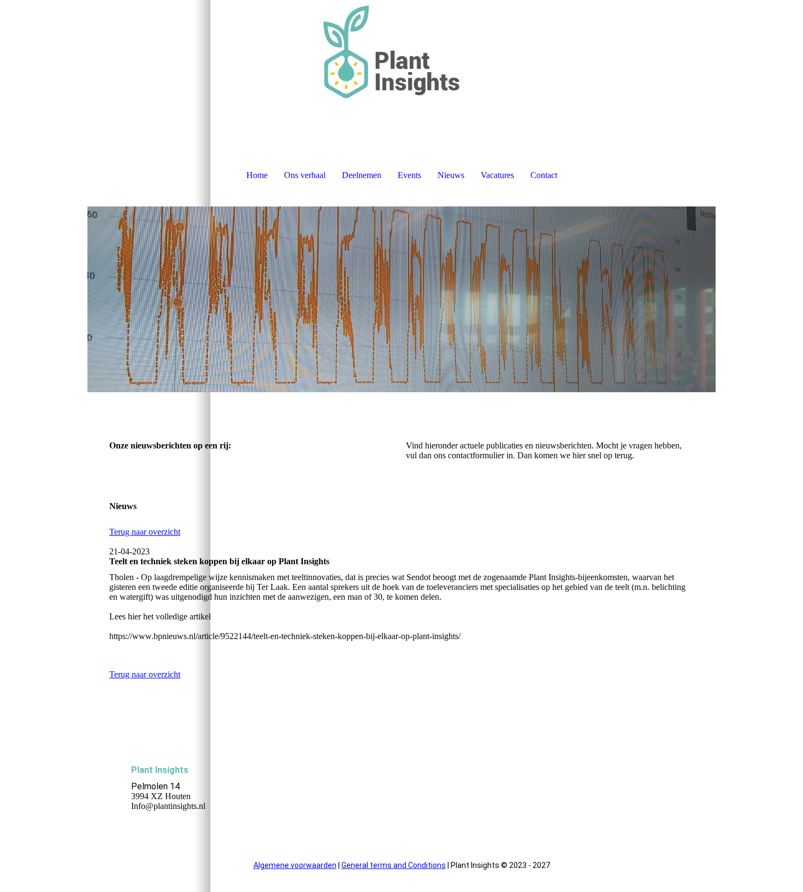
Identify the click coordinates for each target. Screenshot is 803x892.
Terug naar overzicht (144, 531)
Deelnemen (361, 175)
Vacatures (497, 175)
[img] (401, 54)
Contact (543, 175)
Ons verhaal (305, 175)
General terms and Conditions (393, 865)
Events (409, 175)
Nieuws (451, 175)
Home (257, 175)
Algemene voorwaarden (294, 865)
